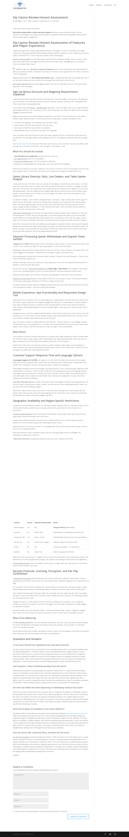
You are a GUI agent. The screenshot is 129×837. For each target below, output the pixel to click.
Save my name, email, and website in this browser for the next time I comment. (41, 811)
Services (99, 5)
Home (91, 5)
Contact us (108, 5)
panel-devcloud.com (76, 713)
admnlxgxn (18, 21)
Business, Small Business (41, 21)
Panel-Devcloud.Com (23, 144)
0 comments (55, 21)
